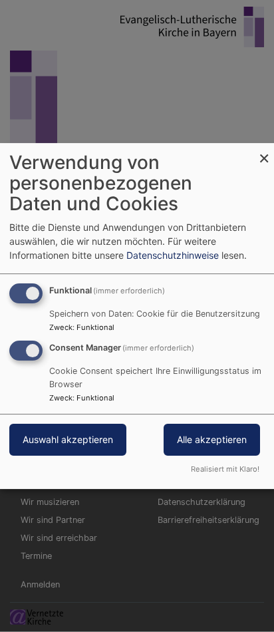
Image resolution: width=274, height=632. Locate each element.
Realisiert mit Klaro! (225, 469)
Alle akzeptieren (212, 439)
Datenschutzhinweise (172, 255)
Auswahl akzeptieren (68, 439)
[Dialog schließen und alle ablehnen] (264, 151)
